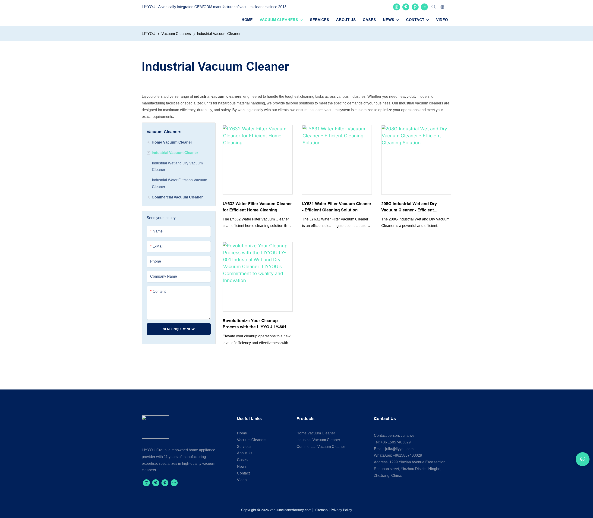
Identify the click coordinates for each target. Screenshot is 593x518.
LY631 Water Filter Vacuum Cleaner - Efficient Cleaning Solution (336, 206)
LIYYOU (148, 34)
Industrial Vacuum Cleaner (218, 34)
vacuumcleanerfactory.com (290, 510)
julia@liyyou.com (399, 449)
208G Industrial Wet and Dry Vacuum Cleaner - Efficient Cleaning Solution (409, 207)
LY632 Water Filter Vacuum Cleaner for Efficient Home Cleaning (257, 206)
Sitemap (321, 510)
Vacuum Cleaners (176, 34)
